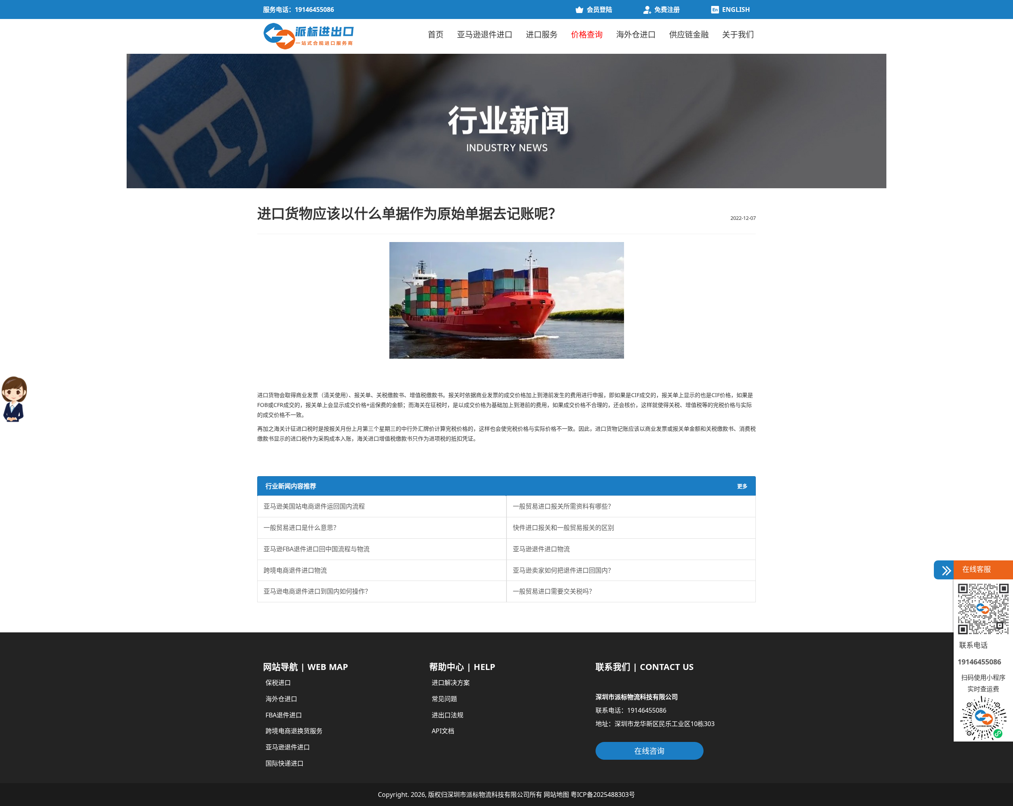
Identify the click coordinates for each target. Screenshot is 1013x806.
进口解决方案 (451, 682)
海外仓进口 (636, 34)
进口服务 (542, 34)
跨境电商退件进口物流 (295, 570)
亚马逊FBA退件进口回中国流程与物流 (317, 549)
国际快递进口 (285, 763)
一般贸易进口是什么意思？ (302, 527)
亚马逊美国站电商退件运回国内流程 (314, 506)
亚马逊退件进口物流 (541, 549)
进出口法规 (447, 715)
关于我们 (738, 34)
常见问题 (444, 698)
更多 (742, 486)
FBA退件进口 (284, 715)
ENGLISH (736, 9)
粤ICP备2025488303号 (603, 794)
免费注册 (667, 9)
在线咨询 (649, 750)
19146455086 (979, 661)
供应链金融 (689, 34)
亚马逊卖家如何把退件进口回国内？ (563, 570)
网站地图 (556, 794)
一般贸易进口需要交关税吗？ (554, 591)
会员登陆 (599, 9)
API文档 (443, 731)
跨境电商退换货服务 (294, 731)
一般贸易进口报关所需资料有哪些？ (563, 506)
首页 (436, 34)
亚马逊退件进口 (484, 34)
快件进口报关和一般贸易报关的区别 (563, 527)
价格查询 (587, 34)
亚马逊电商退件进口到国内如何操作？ (317, 591)
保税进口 (278, 682)
